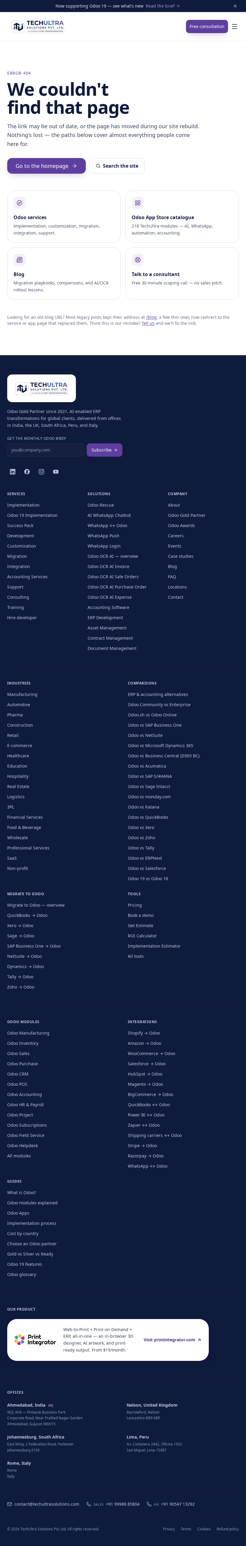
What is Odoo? (21, 1192)
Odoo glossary (21, 1274)
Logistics (16, 796)
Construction (20, 725)
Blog (172, 566)
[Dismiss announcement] (235, 6)
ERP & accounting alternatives (158, 694)
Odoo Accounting (24, 1094)
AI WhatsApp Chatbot (109, 515)
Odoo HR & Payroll (25, 1104)
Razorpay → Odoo (146, 1156)
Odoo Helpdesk (22, 1145)
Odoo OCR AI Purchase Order (117, 587)
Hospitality (17, 776)
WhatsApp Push (103, 536)
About (174, 505)
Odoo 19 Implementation (32, 515)
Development (20, 536)
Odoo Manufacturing (28, 1033)
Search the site (120, 166)
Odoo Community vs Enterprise (159, 704)
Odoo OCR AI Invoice (108, 566)
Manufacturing (22, 694)
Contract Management (110, 638)
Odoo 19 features (24, 1264)
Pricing (135, 905)
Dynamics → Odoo (25, 966)
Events (174, 546)
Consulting (18, 597)
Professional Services (28, 848)
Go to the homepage (42, 165)
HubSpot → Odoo (145, 1074)
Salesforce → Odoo (147, 1063)
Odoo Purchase (22, 1063)
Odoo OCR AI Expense (110, 597)
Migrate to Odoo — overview (35, 905)
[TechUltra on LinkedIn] (12, 471)
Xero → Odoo (20, 925)
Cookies (204, 1529)
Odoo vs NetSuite (145, 735)
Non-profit (17, 868)
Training (15, 607)
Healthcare (18, 756)
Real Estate (18, 786)
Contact (175, 597)
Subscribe (102, 450)
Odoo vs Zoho (141, 837)
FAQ (172, 576)
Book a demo (141, 915)
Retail (13, 735)
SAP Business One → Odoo (34, 946)
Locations (177, 587)
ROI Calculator (142, 936)
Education (17, 766)
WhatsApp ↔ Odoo (107, 525)
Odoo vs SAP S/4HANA (150, 776)
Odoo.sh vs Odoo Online (152, 715)
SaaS (12, 858)
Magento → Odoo (145, 1084)
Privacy (169, 1529)
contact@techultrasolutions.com (46, 1504)
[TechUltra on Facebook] (27, 471)
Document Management (112, 648)
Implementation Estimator (154, 946)
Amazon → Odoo (144, 1043)
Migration (17, 556)
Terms (186, 1529)
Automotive (18, 704)
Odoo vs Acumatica (147, 766)
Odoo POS (17, 1084)
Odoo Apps (18, 1213)
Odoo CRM (17, 1074)
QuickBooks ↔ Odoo (149, 1104)
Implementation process (31, 1223)
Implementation (23, 505)
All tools (136, 956)
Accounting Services (27, 576)
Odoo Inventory (22, 1043)
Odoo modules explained (32, 1203)
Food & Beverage (24, 827)
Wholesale (17, 837)
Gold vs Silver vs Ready (30, 1254)
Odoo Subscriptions (27, 1125)
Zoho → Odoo (20, 987)
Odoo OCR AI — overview (113, 556)
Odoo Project (20, 1115)
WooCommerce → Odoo (151, 1053)
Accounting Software (108, 607)
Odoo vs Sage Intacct (149, 786)
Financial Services (25, 817)
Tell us (148, 323)
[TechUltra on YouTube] (55, 471)
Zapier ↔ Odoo (144, 1125)
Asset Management (107, 628)
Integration (18, 566)
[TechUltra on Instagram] (41, 471)
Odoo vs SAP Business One (155, 725)
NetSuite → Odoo (24, 956)
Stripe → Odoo (142, 1145)
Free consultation (207, 26)
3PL (10, 807)
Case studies (181, 556)
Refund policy (228, 1529)
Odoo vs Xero (141, 827)
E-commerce (19, 745)
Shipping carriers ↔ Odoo (155, 1135)
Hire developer (22, 617)
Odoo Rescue (101, 505)
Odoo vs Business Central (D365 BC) (164, 756)
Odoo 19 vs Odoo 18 (148, 878)
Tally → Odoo (20, 976)
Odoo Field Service (25, 1135)
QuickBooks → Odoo (27, 915)
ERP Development (105, 617)
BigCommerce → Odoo (150, 1094)
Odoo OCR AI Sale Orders (113, 576)
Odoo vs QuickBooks (148, 817)
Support (15, 587)
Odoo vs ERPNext (145, 858)
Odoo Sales (18, 1053)
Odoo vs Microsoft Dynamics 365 (160, 745)
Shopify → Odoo (144, 1033)
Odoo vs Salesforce (147, 868)
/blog (151, 317)
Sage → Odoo (20, 936)
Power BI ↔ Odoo (146, 1115)
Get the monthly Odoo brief (36, 438)
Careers (176, 536)
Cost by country (22, 1233)
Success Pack (20, 525)
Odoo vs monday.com (149, 796)
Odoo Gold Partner (187, 515)
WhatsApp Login (104, 546)
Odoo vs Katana (143, 807)
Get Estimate (140, 925)
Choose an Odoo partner (32, 1243)
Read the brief (160, 6)
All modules (19, 1156)
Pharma (15, 715)
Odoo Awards (181, 525)
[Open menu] (234, 26)
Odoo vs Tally (141, 848)
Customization (21, 546)
